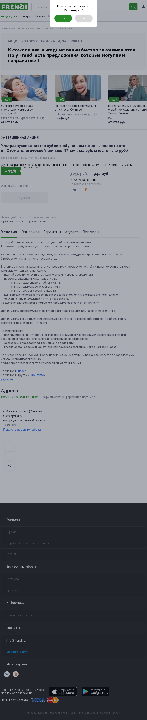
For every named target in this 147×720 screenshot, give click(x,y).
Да (63, 18)
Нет (84, 18)
